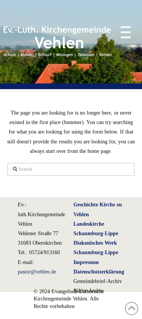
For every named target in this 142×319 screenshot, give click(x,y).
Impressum (86, 262)
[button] (122, 32)
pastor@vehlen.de (37, 272)
